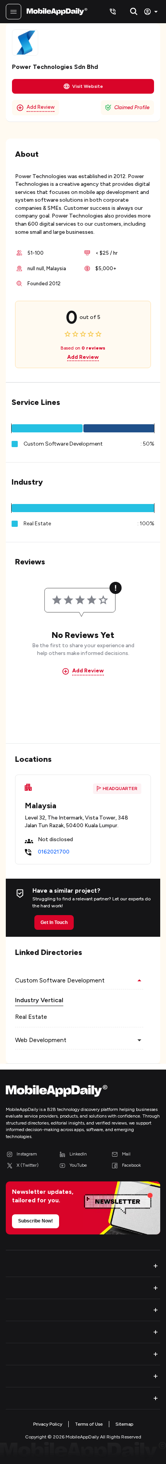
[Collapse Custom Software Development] (139, 980)
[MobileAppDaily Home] (57, 11)
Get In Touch (54, 922)
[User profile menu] (152, 11)
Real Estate (31, 1016)
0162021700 (53, 852)
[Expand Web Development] (139, 1040)
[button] (47, 428)
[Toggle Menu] (13, 11)
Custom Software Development (63, 444)
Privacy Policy (47, 1424)
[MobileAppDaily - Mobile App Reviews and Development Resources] (83, 1092)
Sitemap (124, 1424)
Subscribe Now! (35, 1221)
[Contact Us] (112, 11)
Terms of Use (89, 1424)
